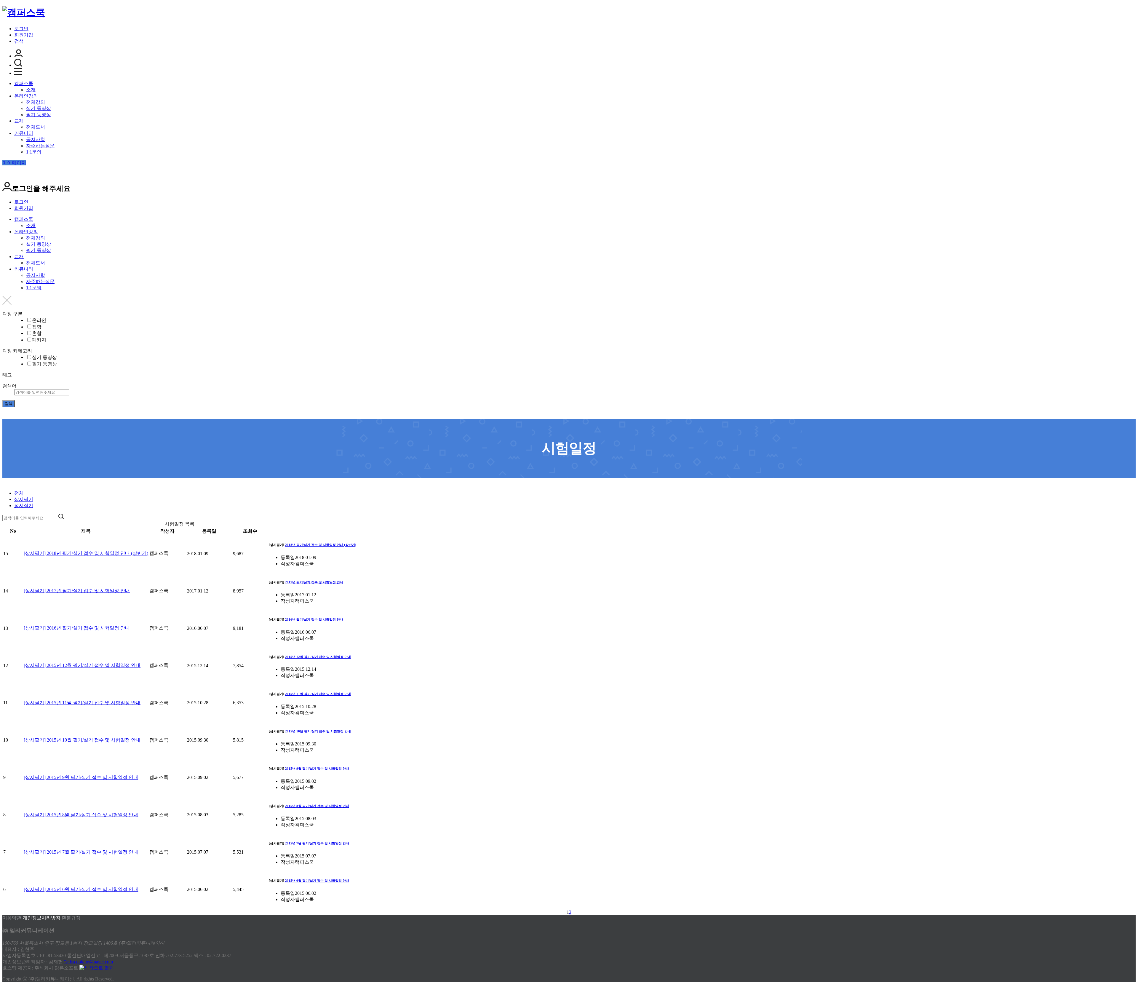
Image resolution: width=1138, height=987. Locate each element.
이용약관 (11, 917)
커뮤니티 (23, 133)
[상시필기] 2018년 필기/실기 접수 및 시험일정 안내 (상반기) (86, 553)
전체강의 (35, 102)
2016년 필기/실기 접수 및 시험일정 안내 (314, 619)
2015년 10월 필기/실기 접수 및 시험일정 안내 (318, 731)
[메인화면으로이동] (23, 12)
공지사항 (35, 139)
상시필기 (23, 499)
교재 (19, 120)
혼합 (36, 333)
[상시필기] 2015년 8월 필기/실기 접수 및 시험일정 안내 (81, 814)
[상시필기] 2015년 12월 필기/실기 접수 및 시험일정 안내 (82, 665)
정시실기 (23, 505)
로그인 (21, 28)
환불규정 (71, 917)
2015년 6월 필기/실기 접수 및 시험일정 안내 (317, 880)
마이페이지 (14, 162)
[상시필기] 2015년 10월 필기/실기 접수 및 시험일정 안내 (82, 739)
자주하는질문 (40, 145)
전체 (19, 493)
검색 (19, 41)
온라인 (39, 320)
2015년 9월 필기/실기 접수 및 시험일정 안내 (317, 768)
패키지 (39, 339)
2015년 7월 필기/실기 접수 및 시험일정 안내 (317, 843)
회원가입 (23, 34)
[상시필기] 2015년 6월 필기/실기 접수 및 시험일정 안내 (81, 889)
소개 (31, 89)
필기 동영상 (38, 114)
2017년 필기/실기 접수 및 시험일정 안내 (314, 582)
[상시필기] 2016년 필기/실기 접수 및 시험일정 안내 (77, 627)
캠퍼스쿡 (23, 83)
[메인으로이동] (5, 482)
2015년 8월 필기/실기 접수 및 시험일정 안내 (317, 806)
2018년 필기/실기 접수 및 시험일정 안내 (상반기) (320, 545)
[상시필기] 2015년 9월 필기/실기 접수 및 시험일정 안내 (81, 777)
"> (88, 961)
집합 (36, 326)
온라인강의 (26, 95)
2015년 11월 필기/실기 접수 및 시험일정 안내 (318, 694)
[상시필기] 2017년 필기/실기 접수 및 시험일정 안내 (77, 590)
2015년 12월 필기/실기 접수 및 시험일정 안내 (318, 657)
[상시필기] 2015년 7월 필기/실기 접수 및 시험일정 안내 (81, 852)
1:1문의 (33, 151)
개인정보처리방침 (41, 917)
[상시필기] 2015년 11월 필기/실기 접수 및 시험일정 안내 (82, 702)
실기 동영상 (38, 108)
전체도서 (35, 127)
